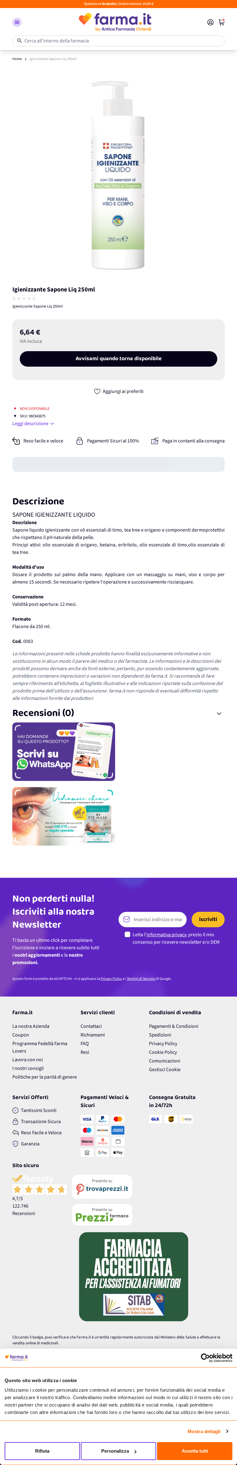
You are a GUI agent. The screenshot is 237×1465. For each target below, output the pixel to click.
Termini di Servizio (141, 978)
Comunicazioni (164, 1061)
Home (17, 59)
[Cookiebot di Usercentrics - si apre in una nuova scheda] (205, 1358)
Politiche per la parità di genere (44, 1077)
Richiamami (93, 1035)
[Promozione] (118, 751)
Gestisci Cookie (165, 1069)
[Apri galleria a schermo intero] (118, 174)
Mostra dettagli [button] (204, 1431)
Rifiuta (42, 1451)
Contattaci (91, 1026)
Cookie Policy (163, 1052)
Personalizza (115, 1451)
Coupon (20, 1035)
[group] (24, 298)
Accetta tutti (195, 1451)
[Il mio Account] (210, 22)
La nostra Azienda (30, 1026)
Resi (85, 1052)
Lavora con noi (27, 1059)
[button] (17, 22)
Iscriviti (208, 919)
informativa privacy (166, 934)
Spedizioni (160, 1035)
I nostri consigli (28, 1068)
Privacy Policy (111, 978)
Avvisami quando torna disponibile (119, 359)
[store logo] (114, 22)
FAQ (85, 1043)
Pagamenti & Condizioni (173, 1026)
